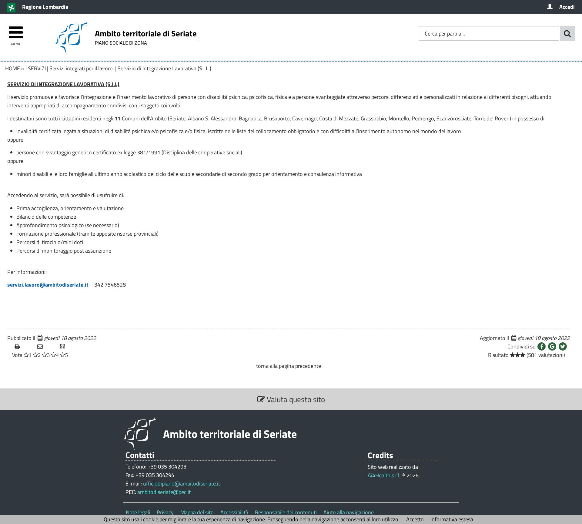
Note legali (138, 512)
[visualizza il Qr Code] (69, 346)
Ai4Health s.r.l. (384, 475)
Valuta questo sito (295, 399)
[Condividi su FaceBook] (541, 346)
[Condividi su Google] (552, 346)
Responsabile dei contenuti (286, 512)
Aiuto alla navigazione (348, 512)
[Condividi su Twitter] (563, 346)
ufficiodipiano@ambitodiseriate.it (181, 483)
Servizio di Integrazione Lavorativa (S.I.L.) (164, 68)
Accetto (415, 519)
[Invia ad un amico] (46, 346)
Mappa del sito (197, 512)
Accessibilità (234, 512)
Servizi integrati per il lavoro (81, 68)
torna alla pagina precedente (288, 366)
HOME (12, 68)
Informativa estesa (451, 519)
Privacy (165, 512)
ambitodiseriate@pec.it (164, 492)
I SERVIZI (35, 68)
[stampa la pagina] (23, 346)
